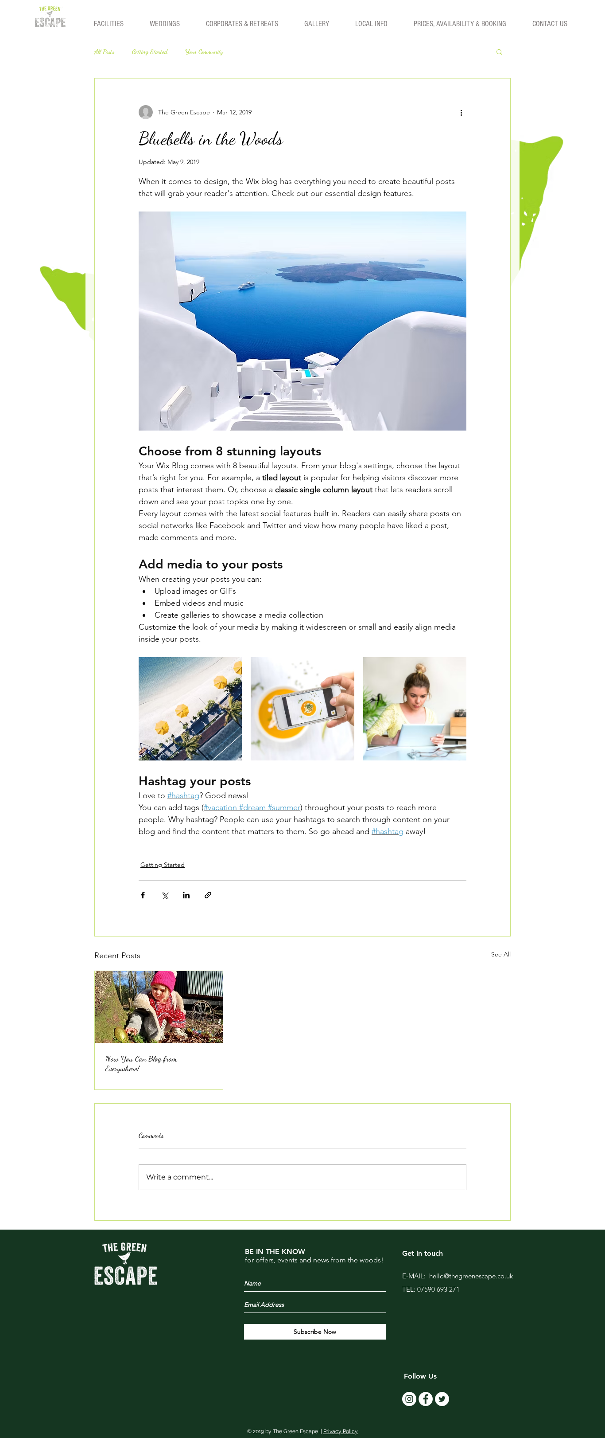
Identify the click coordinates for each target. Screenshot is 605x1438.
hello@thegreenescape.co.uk (471, 1276)
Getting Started (149, 51)
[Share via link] (208, 895)
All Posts (104, 51)
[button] (499, 51)
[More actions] (461, 112)
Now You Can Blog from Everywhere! (141, 1063)
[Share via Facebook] (143, 895)
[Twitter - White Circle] (442, 1399)
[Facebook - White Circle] (426, 1399)
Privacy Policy (340, 1431)
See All (501, 954)
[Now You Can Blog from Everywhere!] (159, 1007)
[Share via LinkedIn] (186, 895)
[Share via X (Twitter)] (164, 895)
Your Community (204, 51)
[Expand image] (190, 708)
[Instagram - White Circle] (409, 1399)
